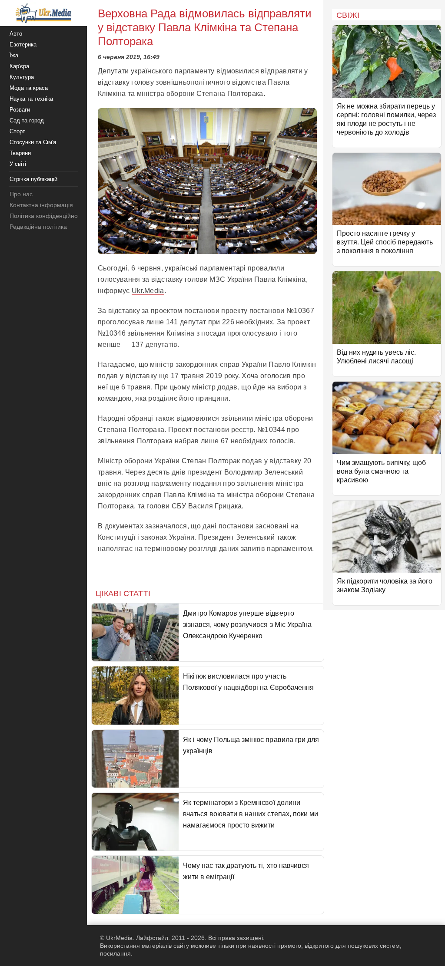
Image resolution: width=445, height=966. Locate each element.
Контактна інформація (41, 204)
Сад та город (27, 120)
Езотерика (23, 44)
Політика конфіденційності (47, 215)
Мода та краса (29, 88)
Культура (22, 77)
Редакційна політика (38, 226)
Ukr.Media (148, 290)
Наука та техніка (31, 99)
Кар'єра (19, 66)
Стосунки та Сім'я (33, 142)
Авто (16, 33)
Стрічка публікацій (33, 179)
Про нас (21, 194)
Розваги (20, 109)
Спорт (17, 131)
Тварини (20, 153)
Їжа (14, 55)
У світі (18, 164)
